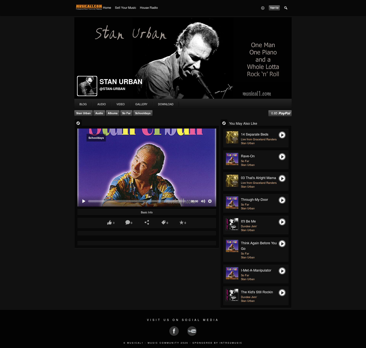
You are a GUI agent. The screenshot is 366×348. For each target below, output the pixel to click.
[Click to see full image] (183, 58)
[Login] (263, 8)
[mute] (203, 201)
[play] (83, 201)
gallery (141, 104)
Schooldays (143, 113)
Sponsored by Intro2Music (217, 342)
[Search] (286, 8)
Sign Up (274, 7)
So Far (126, 113)
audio (101, 104)
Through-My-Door (254, 199)
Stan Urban (83, 113)
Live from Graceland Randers (259, 139)
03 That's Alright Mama (258, 177)
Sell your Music (125, 7)
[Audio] (78, 123)
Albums (113, 113)
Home (107, 7)
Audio (99, 113)
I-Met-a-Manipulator (256, 270)
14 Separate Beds (254, 134)
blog (83, 104)
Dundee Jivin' (249, 226)
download (165, 104)
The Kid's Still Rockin (257, 291)
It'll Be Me (248, 221)
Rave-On (248, 155)
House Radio (149, 7)
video (120, 104)
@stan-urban (112, 88)
